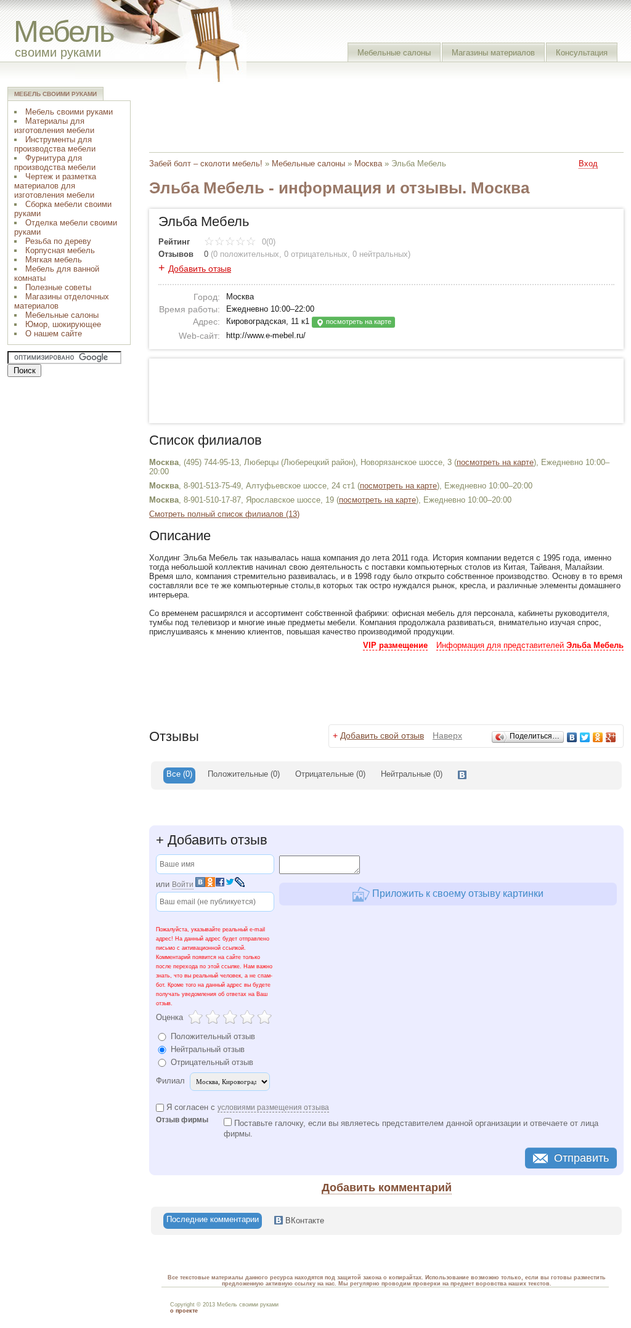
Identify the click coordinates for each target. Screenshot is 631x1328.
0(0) (267, 241)
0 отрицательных (316, 254)
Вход (588, 163)
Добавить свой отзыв (382, 735)
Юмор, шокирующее (63, 324)
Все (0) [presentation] (179, 774)
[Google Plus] (611, 737)
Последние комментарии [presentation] (212, 1219)
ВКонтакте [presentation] (303, 1220)
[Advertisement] (373, 114)
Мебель (64, 31)
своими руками (58, 52)
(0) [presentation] (244, 774)
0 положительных (246, 254)
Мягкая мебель (53, 259)
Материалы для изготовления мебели (54, 125)
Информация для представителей (530, 645)
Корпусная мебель (60, 250)
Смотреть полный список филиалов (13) (224, 514)
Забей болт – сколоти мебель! (206, 163)
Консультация (582, 52)
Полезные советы (58, 287)
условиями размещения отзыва (273, 1107)
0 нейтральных (380, 254)
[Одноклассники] (598, 737)
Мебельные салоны (394, 52)
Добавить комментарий (387, 1187)
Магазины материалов (493, 52)
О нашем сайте (53, 333)
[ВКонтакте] (572, 737)
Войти (182, 884)
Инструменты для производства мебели (55, 144)
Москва (368, 163)
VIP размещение (395, 645)
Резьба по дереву (58, 241)
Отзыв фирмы (182, 1120)
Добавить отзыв (199, 268)
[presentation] (462, 775)
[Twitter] (585, 737)
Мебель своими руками (69, 111)
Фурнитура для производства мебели (55, 162)
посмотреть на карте (357, 321)
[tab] (179, 775)
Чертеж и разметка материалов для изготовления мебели (55, 186)
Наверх (447, 735)
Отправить (581, 1158)
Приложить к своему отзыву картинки (456, 893)
